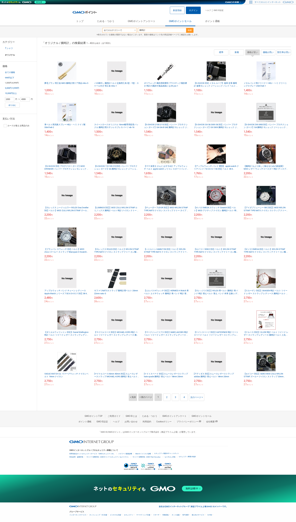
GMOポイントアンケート (141, 21)
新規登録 (177, 10)
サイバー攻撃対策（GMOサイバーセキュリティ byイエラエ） (107, 457)
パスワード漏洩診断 (125, 454)
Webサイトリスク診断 (143, 454)
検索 (190, 30)
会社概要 (210, 421)
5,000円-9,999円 (12, 88)
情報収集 (165, 515)
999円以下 (9, 78)
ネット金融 (175, 515)
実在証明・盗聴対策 (76, 457)
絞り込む (12, 105)
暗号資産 (186, 515)
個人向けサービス (198, 515)
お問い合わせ (131, 421)
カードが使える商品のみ (18, 125)
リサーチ (156, 515)
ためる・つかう (105, 21)
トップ (80, 21)
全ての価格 (10, 72)
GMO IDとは (131, 416)
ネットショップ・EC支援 (98, 515)
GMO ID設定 (219, 10)
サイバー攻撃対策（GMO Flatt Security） (147, 457)
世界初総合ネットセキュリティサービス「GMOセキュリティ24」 (92, 454)
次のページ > (196, 397)
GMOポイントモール (180, 21)
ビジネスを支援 (115, 515)
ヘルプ (208, 10)
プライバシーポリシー (187, 421)
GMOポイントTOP (94, 416)
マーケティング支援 (143, 515)
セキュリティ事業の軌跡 (187, 456)
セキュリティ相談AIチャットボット (166, 453)
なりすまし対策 (170, 457)
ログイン (193, 10)
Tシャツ (9, 48)
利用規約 (147, 421)
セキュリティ (128, 515)
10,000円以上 (11, 93)
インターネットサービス (77, 515)
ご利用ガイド (114, 416)
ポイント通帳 (212, 21)
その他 (209, 515)
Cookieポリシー (164, 421)
